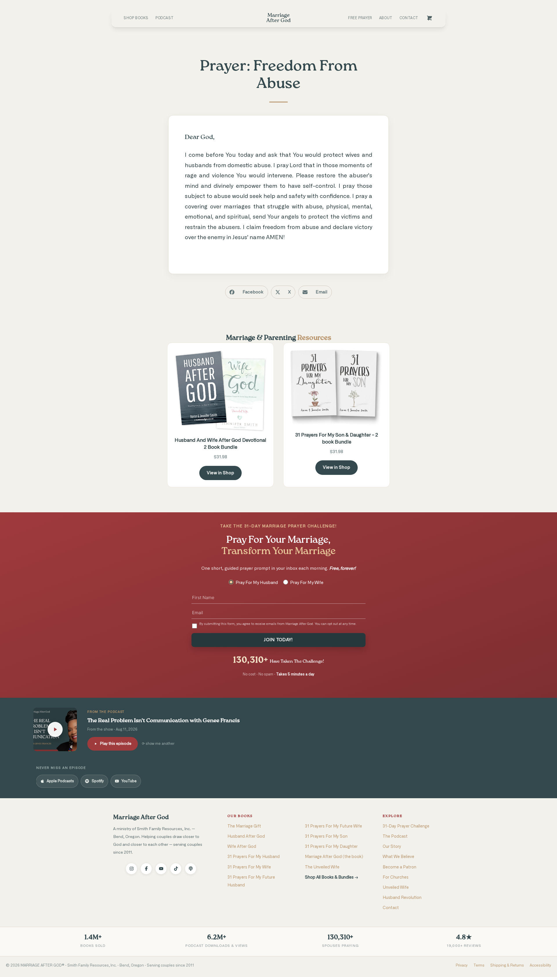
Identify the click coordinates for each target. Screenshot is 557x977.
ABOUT (386, 18)
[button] (246, 292)
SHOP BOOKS (136, 18)
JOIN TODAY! (278, 640)
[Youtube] (161, 868)
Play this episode (115, 744)
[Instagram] (131, 868)
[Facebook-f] (146, 868)
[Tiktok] (175, 868)
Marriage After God (141, 817)
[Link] (429, 18)
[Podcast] (190, 868)
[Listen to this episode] (55, 729)
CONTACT (408, 18)
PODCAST (164, 18)
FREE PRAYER (360, 18)
